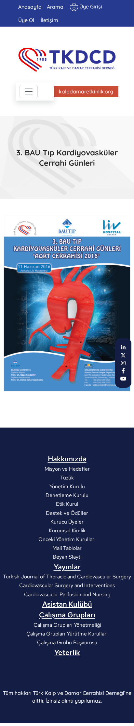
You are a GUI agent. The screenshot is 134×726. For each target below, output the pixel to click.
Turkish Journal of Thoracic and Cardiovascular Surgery (67, 576)
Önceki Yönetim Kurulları (67, 539)
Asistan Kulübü (67, 604)
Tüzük (67, 477)
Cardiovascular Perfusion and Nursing (67, 594)
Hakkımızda (67, 459)
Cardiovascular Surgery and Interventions (67, 585)
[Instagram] (123, 363)
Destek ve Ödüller (67, 512)
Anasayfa (30, 7)
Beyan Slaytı (67, 556)
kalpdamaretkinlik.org (86, 91)
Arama (55, 7)
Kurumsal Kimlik (67, 530)
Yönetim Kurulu (67, 486)
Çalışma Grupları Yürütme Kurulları (67, 633)
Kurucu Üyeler (67, 521)
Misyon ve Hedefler (67, 468)
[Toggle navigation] (29, 91)
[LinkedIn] (123, 347)
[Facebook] (123, 371)
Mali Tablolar (67, 548)
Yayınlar (67, 567)
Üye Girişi (90, 6)
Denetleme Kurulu (67, 495)
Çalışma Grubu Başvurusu (67, 642)
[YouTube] (123, 378)
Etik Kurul (67, 504)
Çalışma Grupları (67, 615)
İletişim (49, 20)
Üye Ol (26, 20)
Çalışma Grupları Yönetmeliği (67, 625)
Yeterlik (67, 652)
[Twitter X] (123, 355)
